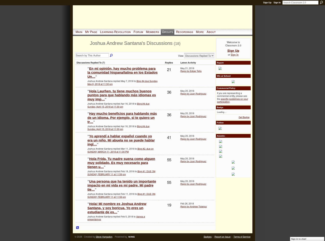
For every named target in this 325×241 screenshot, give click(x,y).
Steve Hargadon (104, 236)
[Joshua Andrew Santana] (82, 49)
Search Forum (111, 55)
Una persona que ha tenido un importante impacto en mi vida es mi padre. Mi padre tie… (121, 185)
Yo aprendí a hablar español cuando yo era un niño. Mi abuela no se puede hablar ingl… (121, 140)
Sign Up (267, 2)
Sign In (277, 2)
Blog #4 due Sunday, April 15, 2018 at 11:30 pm (118, 105)
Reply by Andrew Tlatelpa (193, 206)
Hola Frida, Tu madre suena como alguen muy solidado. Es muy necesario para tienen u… (121, 163)
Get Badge (244, 117)
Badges (208, 236)
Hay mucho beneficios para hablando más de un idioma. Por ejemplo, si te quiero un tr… (122, 118)
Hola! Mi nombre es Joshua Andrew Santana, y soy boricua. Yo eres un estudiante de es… (116, 208)
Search (321, 2)
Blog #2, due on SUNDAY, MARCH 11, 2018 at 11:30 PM (120, 150)
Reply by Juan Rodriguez (193, 93)
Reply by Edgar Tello (191, 71)
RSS (77, 228)
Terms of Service (242, 236)
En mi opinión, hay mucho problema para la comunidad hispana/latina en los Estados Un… (122, 73)
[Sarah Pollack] (81, 74)
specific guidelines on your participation (232, 100)
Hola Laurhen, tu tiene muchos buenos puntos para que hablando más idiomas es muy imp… (121, 95)
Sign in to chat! (298, 239)
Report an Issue (222, 236)
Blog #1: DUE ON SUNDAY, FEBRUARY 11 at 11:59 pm (121, 173)
